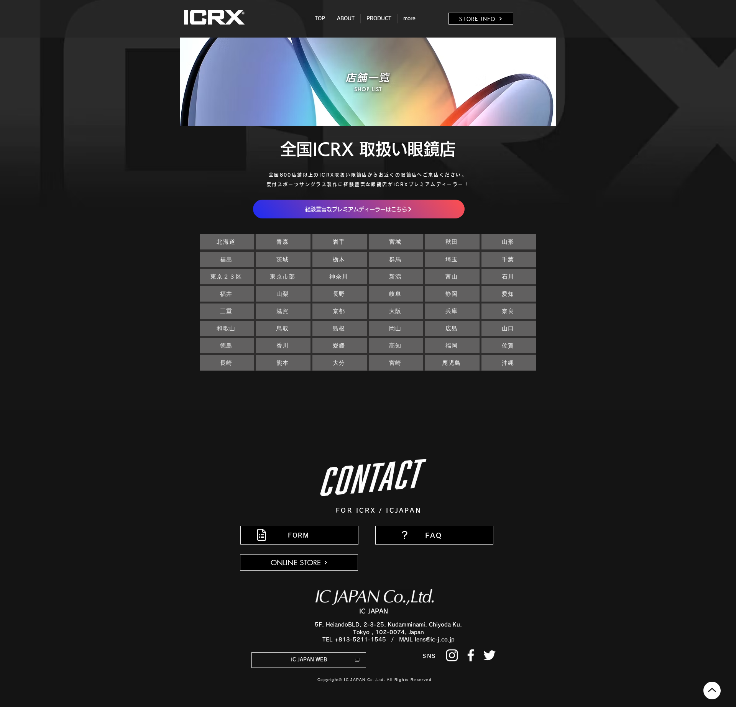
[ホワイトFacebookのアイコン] (471, 655)
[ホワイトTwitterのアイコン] (489, 655)
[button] (345, 18)
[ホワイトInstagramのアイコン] (452, 655)
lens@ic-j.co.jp (435, 639)
